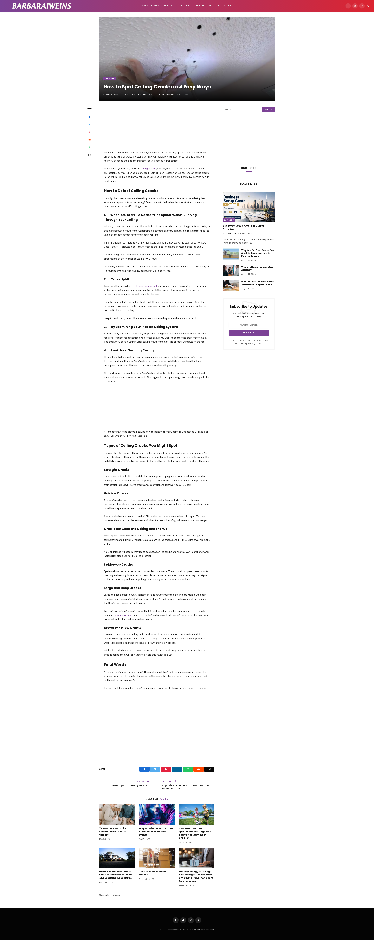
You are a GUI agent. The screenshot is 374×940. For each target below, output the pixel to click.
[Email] (89, 155)
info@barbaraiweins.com (203, 929)
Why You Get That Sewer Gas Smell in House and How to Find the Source (257, 253)
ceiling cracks (148, 168)
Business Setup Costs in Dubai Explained (243, 227)
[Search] (368, 6)
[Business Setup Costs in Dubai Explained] (249, 207)
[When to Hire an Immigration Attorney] (231, 270)
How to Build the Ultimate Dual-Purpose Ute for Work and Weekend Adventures (116, 875)
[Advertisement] (157, 128)
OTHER (227, 6)
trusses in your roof (146, 286)
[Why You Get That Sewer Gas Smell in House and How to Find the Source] (231, 254)
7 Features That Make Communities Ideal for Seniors (113, 831)
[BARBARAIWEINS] (41, 6)
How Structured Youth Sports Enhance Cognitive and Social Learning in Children (195, 833)
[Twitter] (89, 124)
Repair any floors (124, 615)
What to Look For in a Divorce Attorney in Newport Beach (257, 283)
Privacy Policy (247, 343)
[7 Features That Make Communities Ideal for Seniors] (117, 814)
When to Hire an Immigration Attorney (257, 268)
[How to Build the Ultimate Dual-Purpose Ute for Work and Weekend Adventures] (117, 858)
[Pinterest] (89, 132)
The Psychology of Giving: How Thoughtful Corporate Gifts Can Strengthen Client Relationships (196, 876)
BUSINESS (229, 220)
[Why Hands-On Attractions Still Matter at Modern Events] (157, 814)
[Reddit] (89, 139)
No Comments (168, 94)
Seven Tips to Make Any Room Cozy (132, 785)
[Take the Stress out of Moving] (157, 858)
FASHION (199, 6)
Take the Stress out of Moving (152, 873)
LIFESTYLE (169, 6)
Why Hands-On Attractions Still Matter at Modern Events (156, 831)
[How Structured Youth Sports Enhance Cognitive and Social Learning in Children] (196, 814)
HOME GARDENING (150, 6)
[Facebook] (89, 117)
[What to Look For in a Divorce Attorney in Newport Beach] (231, 285)
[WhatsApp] (89, 147)
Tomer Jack (111, 94)
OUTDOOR (185, 6)
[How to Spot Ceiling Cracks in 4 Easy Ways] (187, 59)
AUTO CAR (214, 6)
